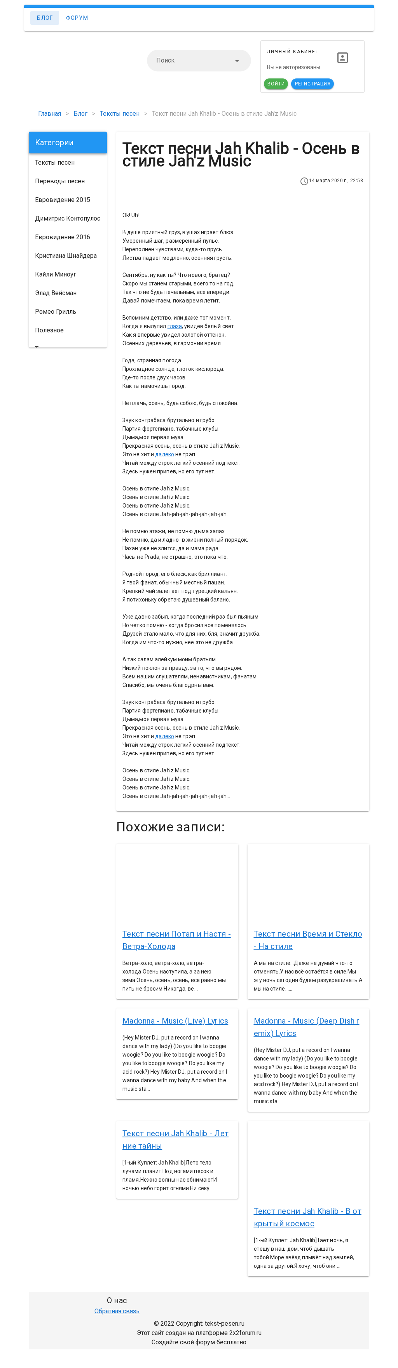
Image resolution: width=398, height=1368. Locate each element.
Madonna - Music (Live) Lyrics (175, 1021)
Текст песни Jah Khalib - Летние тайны (175, 1140)
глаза (175, 326)
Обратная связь (117, 1311)
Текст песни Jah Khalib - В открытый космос (307, 1217)
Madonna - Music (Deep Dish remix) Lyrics (307, 1027)
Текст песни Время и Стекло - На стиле (308, 940)
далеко (164, 454)
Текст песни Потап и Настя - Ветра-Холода (176, 940)
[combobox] (199, 60)
